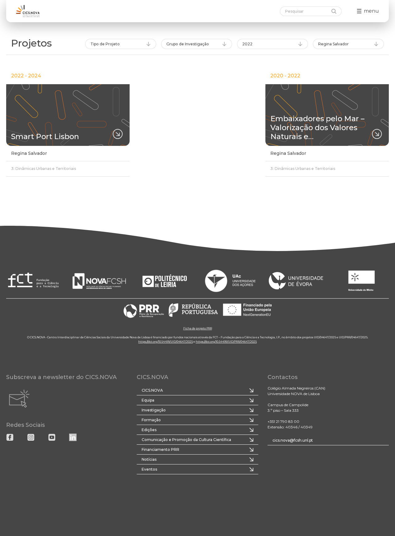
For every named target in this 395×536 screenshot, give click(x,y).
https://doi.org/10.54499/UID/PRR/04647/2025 (226, 341)
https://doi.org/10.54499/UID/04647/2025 (165, 341)
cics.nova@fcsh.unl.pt (292, 440)
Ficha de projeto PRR (197, 328)
